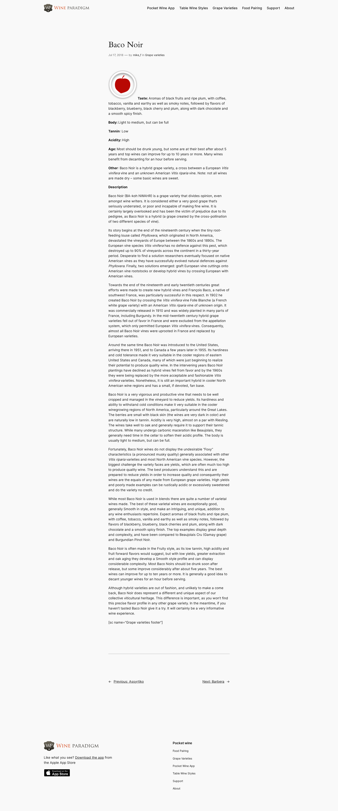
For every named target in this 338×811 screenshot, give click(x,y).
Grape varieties (155, 55)
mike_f (137, 55)
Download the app (89, 757)
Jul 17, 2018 (115, 55)
